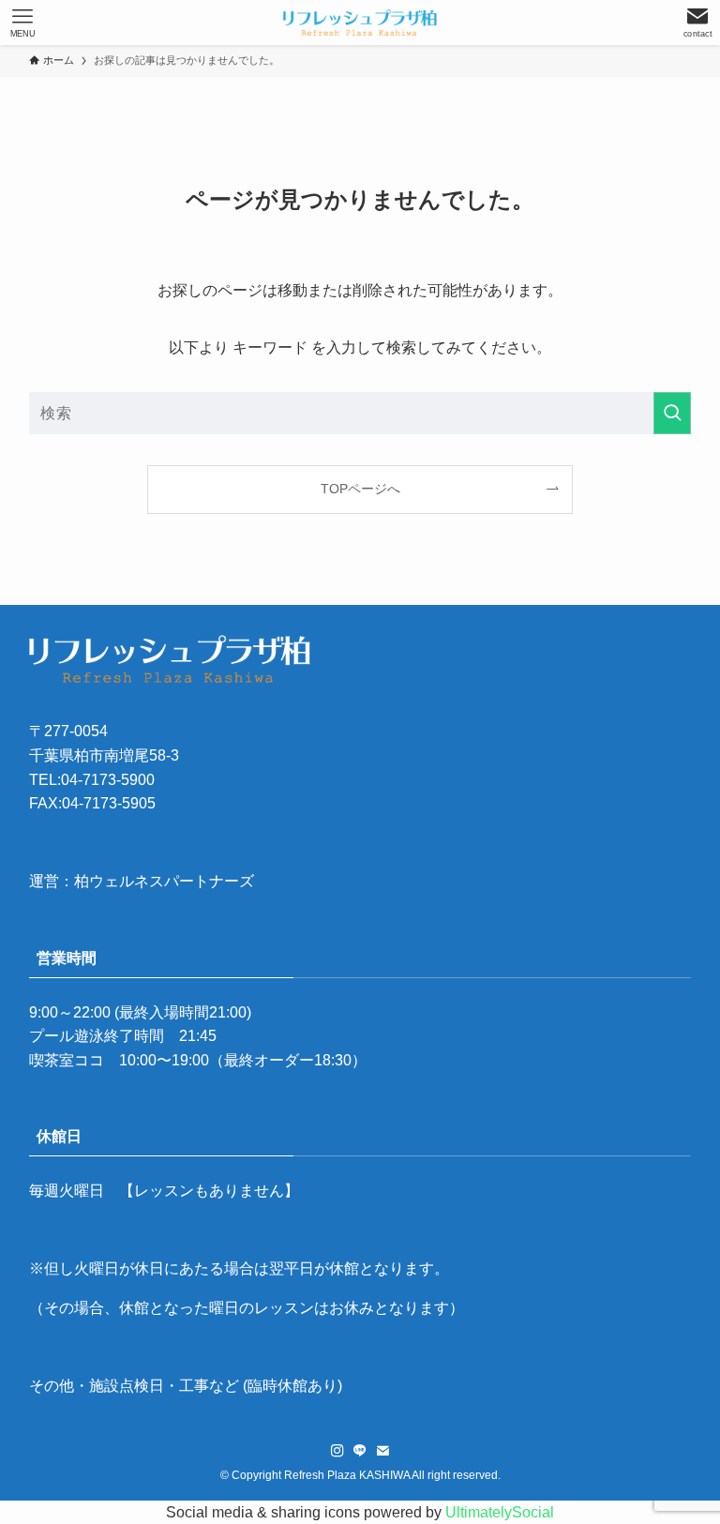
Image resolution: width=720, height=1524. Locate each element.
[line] (360, 1450)
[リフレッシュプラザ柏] (360, 22)
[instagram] (337, 1450)
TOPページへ (360, 488)
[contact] (382, 1450)
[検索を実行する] (672, 413)
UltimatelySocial (499, 1512)
